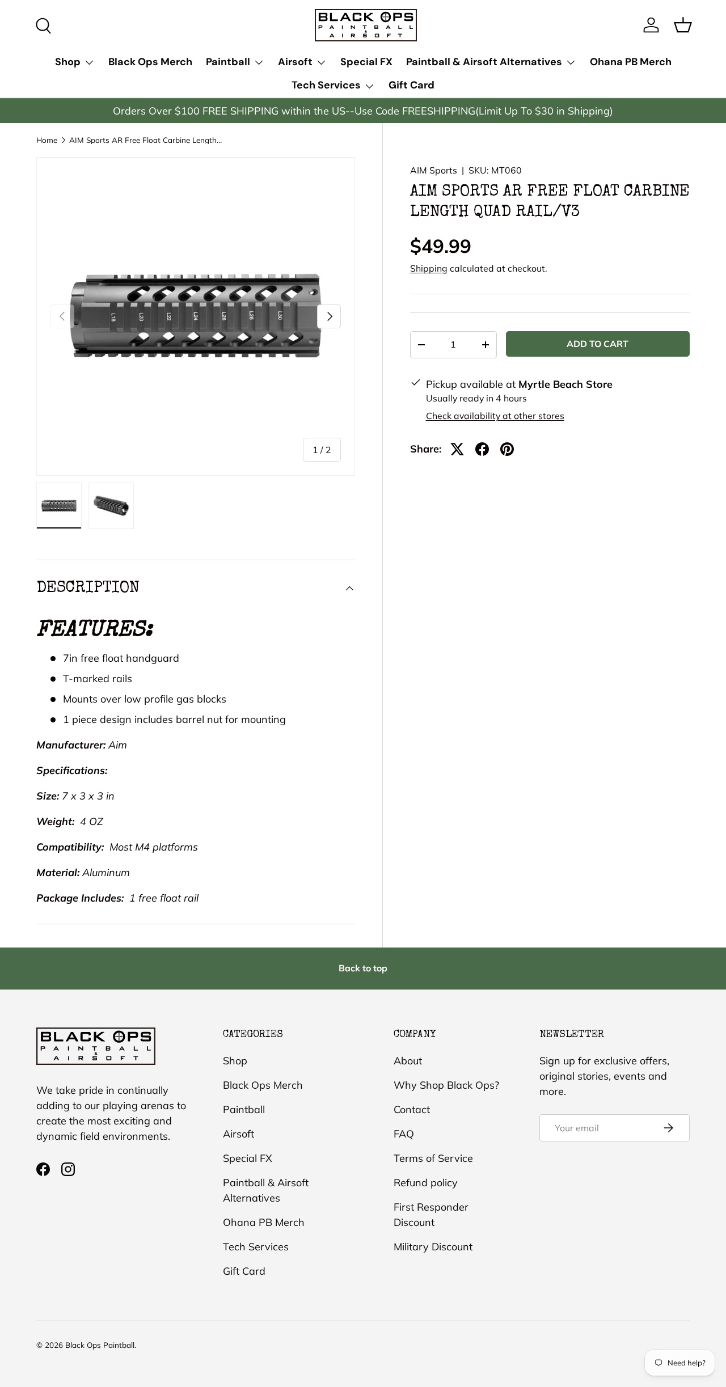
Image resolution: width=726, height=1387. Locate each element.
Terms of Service (433, 1158)
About (408, 1060)
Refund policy (426, 1182)
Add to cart (597, 343)
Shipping (429, 268)
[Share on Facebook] (482, 449)
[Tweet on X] (457, 449)
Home (46, 140)
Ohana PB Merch (631, 62)
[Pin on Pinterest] (507, 449)
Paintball (228, 62)
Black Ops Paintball (99, 1345)
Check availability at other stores (495, 415)
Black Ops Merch (150, 62)
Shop (68, 62)
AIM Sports (433, 170)
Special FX (366, 62)
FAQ (404, 1133)
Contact (412, 1109)
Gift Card (411, 85)
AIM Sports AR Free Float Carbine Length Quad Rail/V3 (145, 140)
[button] (682, 24)
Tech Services (326, 85)
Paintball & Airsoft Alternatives (484, 62)
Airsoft (295, 62)
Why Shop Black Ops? (446, 1085)
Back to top (363, 968)
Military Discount (433, 1246)
